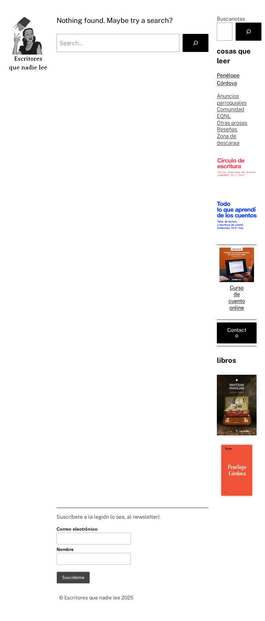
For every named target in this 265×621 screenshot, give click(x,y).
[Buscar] (248, 32)
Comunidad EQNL (230, 112)
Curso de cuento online (236, 298)
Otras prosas (232, 123)
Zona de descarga (228, 139)
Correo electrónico (77, 529)
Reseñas (227, 129)
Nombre (65, 549)
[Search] (195, 43)
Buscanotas (231, 19)
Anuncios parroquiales (232, 99)
